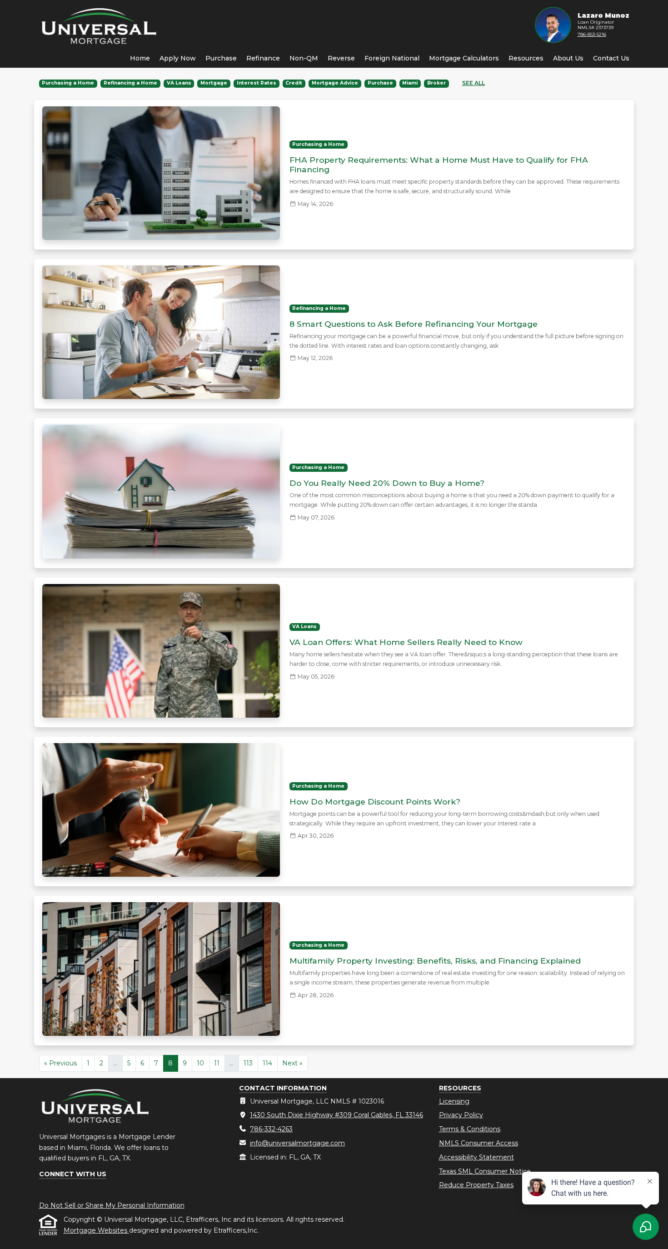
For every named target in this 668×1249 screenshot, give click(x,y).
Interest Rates (256, 83)
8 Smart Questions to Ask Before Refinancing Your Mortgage (413, 324)
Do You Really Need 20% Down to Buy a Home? (386, 483)
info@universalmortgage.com (297, 1143)
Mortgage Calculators (464, 58)
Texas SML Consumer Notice (485, 1171)
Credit (293, 83)
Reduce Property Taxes (476, 1185)
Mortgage (213, 83)
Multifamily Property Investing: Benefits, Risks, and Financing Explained (435, 960)
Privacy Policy (461, 1115)
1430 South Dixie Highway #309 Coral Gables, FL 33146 (336, 1115)
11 (216, 1063)
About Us (568, 58)
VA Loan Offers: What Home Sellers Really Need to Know (406, 642)
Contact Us (611, 58)
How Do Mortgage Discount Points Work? (374, 801)
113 (248, 1063)
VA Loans (179, 83)
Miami (410, 83)
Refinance (263, 58)
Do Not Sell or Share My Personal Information (111, 1205)
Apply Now (178, 58)
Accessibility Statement (476, 1157)
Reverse (341, 58)
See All (473, 83)
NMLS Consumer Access (478, 1143)
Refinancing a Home (130, 83)
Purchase (221, 58)
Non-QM (303, 58)
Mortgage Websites (96, 1230)
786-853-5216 (592, 34)
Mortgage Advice (335, 83)
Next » (292, 1063)
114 (267, 1063)
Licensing (454, 1101)
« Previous (60, 1063)
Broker (436, 83)
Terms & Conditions (469, 1129)
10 (200, 1063)
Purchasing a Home (68, 83)
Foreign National (391, 58)
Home (140, 58)
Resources (525, 58)
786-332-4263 (271, 1129)
